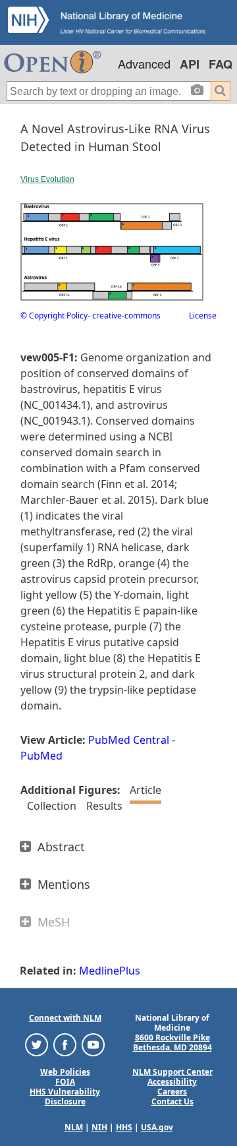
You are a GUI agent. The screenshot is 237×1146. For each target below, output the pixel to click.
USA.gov (157, 1127)
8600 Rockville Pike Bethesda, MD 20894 (172, 1042)
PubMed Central (128, 740)
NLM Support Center (172, 1071)
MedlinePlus (109, 970)
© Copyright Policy (54, 315)
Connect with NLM (65, 1017)
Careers (172, 1091)
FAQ (220, 64)
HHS (124, 1127)
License (203, 315)
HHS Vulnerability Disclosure (65, 1096)
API (189, 64)
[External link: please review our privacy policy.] (36, 1044)
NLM (74, 1127)
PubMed (41, 755)
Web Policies (65, 1071)
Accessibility (172, 1081)
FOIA (65, 1081)
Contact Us (172, 1101)
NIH (99, 1127)
